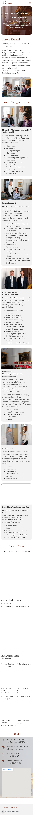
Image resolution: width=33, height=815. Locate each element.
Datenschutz (5, 807)
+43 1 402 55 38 (13, 756)
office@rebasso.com (15, 749)
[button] (30, 2)
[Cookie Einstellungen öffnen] (3, 813)
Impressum (14, 807)
